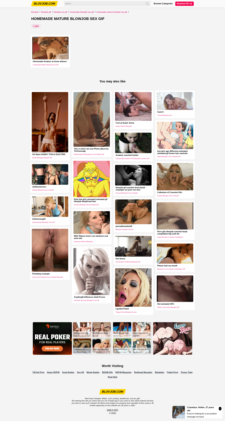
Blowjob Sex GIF (60, 12)
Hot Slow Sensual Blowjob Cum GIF (86, 300)
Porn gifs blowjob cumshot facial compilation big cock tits (172, 233)
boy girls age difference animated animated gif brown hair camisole (172, 152)
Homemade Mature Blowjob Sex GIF (111, 12)
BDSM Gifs (107, 372)
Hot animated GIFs (165, 304)
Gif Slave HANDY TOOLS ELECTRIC (49, 154)
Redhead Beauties (143, 372)
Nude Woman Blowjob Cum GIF (43, 222)
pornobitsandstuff (124, 226)
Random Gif (183, 3)
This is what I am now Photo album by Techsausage (91, 150)
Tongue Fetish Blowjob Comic (126, 312)
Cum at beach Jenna (125, 123)
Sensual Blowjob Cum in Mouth (127, 193)
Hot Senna (120, 259)
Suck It (160, 112)
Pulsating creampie (41, 274)
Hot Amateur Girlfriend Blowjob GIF (128, 262)
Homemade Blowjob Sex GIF (82, 12)
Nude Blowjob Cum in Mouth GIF (168, 157)
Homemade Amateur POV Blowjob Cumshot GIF (133, 158)
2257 (116, 410)
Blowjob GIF (46, 12)
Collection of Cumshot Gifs (169, 192)
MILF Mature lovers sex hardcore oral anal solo (91, 237)
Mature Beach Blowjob (124, 126)
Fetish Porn (172, 372)
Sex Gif (80, 372)
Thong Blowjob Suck (164, 115)
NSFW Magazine (123, 372)
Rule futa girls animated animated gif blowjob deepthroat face (90, 200)
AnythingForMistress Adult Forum (89, 297)
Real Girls (112, 377)
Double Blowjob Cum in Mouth (168, 196)
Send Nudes (68, 372)
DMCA (110, 410)
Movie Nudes (93, 372)
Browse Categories (163, 3)
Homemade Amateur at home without (50, 61)
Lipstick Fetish (122, 309)
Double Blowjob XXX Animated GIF (86, 205)
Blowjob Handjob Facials (124, 229)
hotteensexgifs (39, 219)
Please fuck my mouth (167, 266)
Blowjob (34, 12)
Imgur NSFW (53, 372)
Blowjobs (159, 372)
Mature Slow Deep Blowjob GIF (168, 307)
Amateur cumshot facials (127, 155)
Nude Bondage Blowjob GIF (42, 158)
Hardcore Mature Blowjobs (83, 242)
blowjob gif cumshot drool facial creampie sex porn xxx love (130, 189)
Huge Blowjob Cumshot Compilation (170, 237)
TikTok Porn (38, 372)
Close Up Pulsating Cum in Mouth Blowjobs (47, 277)
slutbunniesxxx (39, 187)
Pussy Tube (187, 372)
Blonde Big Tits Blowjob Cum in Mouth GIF (89, 154)
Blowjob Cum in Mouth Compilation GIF (171, 269)
